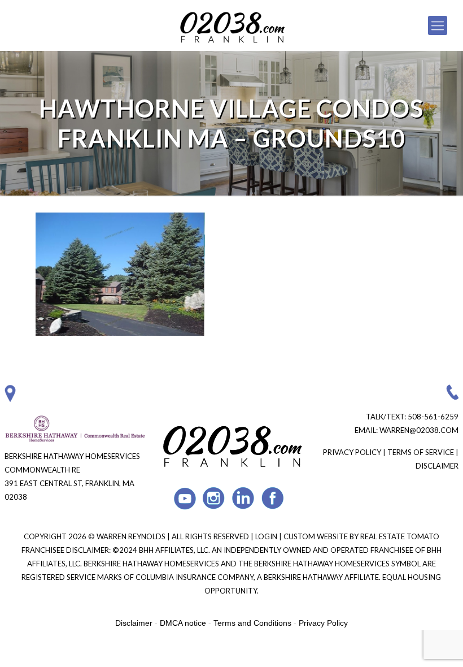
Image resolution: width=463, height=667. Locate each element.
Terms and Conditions (252, 622)
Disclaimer (437, 465)
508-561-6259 (433, 416)
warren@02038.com (418, 430)
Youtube (184, 498)
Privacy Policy (352, 452)
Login (267, 536)
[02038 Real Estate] (231, 25)
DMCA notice (183, 622)
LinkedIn (243, 498)
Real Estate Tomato (399, 536)
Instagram (214, 498)
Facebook (273, 498)
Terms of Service (420, 452)
